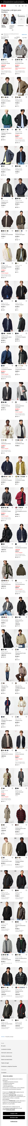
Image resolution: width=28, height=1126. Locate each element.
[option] (5, 21)
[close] (1, 1)
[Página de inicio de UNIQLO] (3, 5)
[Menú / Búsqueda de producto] (26, 5)
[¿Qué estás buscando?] (16, 5)
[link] (15, 2)
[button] (7, 48)
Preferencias (14, 1121)
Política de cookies (10, 1109)
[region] (14, 1100)
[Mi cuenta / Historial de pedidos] (19, 5)
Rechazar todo (14, 1117)
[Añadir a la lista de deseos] (12, 59)
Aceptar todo (13, 1113)
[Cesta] (22, 5)
